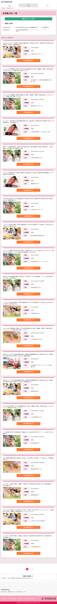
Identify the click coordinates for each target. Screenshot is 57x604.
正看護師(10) (46, 27)
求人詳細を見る (28, 60)
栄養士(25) (7, 29)
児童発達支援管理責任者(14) (22, 30)
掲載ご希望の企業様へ (30, 598)
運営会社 (4, 598)
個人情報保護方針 (12, 598)
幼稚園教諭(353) (34, 27)
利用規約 (21, 598)
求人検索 (9, 6)
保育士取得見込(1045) (22, 27)
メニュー (28, 6)
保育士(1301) (7, 27)
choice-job (3, 8)
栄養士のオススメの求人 (28, 18)
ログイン (47, 6)
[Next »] (32, 569)
